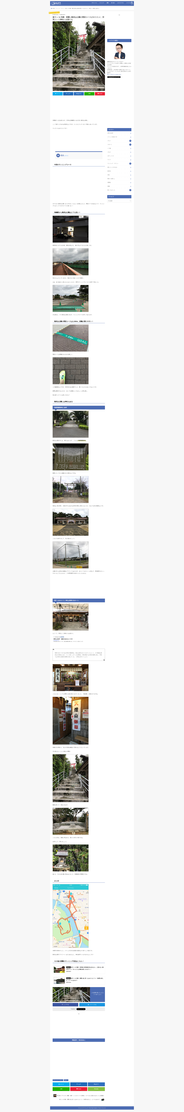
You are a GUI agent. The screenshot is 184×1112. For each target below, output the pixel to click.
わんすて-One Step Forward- (91, 1107)
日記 (109, 174)
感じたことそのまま (112, 167)
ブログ (109, 152)
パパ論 (109, 148)
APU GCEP (110, 133)
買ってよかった (111, 190)
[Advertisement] (79, 107)
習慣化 (109, 182)
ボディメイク (111, 155)
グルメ (109, 140)
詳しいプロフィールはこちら (114, 74)
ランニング (102, 2)
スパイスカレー (129, 2)
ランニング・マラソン (58, 1080)
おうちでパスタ (121, 2)
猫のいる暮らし (111, 178)
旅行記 (109, 171)
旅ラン (66, 1080)
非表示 (66, 155)
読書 (107, 2)
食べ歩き (113, 2)
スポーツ (110, 144)
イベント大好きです (112, 136)
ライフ (109, 159)
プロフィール (94, 2)
